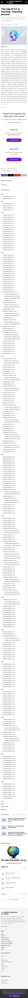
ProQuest (3, 965)
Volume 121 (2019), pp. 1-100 (9, 534)
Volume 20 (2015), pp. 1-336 (8, 235)
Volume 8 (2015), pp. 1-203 (8, 247)
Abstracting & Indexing (10, 882)
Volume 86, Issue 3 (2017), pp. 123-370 (12, 438)
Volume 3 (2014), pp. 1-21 (8, 203)
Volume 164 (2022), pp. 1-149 (9, 666)
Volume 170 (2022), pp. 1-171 (9, 678)
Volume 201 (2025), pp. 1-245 (9, 760)
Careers (24, 894)
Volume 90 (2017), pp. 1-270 (8, 451)
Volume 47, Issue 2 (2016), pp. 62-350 (12, 315)
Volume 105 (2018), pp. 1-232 (9, 467)
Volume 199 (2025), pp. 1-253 (9, 756)
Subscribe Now (14, 140)
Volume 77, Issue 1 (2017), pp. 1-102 (11, 407)
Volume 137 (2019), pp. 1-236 (9, 587)
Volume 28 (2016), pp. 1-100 (8, 261)
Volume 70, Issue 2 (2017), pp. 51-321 (12, 390)
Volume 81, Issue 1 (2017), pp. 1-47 (11, 419)
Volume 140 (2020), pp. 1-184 (9, 606)
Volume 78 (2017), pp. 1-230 (8, 411)
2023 (2, 689)
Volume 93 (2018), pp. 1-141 (8, 496)
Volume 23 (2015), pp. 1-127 (8, 241)
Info (2, 801)
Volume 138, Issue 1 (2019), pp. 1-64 (11, 592)
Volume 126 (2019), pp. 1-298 (9, 549)
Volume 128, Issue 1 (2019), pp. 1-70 (11, 562)
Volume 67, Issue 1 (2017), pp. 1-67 (11, 377)
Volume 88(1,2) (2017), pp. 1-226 (9, 443)
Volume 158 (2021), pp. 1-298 (9, 650)
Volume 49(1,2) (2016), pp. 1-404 (9, 319)
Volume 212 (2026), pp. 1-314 (9, 786)
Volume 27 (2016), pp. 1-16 (8, 259)
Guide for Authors (9, 887)
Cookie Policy (4, 983)
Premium (3, 809)
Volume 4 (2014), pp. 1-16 (8, 205)
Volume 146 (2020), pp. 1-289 (9, 618)
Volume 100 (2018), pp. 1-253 (9, 456)
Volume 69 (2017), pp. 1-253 (8, 384)
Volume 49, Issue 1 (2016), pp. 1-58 (11, 322)
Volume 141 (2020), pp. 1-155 (9, 608)
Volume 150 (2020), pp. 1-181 (9, 626)
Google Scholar (4, 960)
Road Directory (4, 966)
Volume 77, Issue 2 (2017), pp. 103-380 (12, 409)
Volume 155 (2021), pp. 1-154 (9, 644)
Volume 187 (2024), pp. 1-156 (9, 719)
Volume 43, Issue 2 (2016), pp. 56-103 (12, 296)
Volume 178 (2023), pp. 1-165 (9, 698)
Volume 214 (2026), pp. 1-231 (9, 790)
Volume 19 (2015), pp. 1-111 (8, 233)
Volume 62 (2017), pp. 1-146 (8, 365)
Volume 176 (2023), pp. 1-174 (9, 693)
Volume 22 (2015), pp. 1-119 (8, 239)
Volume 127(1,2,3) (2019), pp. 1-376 (10, 551)
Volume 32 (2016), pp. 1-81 (8, 269)
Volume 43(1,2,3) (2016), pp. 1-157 (10, 291)
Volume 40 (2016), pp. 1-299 (8, 285)
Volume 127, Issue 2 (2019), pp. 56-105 (12, 556)
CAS (2, 958)
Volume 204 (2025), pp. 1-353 (9, 766)
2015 (2, 212)
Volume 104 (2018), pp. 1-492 (9, 465)
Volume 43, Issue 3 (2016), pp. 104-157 (12, 298)
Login (8, 122)
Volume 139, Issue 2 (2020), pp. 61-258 (12, 603)
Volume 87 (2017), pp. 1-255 (8, 441)
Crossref (3, 955)
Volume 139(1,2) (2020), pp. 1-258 (10, 599)
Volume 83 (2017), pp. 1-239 (8, 426)
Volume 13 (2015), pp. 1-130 (8, 221)
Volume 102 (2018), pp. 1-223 (9, 461)
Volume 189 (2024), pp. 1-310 (9, 723)
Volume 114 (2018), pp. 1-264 (9, 485)
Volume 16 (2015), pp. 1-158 (8, 227)
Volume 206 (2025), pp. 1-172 (9, 770)
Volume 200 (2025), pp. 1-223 (9, 758)
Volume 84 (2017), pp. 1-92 (8, 428)
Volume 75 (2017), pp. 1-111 (8, 400)
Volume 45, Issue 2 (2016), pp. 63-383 (12, 306)
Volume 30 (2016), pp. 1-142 (8, 265)
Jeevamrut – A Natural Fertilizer (12, 877)
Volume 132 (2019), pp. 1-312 (9, 573)
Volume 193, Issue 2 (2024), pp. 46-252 (12, 740)
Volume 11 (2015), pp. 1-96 (8, 217)
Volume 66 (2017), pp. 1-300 (8, 373)
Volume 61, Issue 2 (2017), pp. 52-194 (12, 362)
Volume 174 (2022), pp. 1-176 (9, 686)
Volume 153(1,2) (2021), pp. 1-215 (10, 635)
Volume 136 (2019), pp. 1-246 (9, 585)
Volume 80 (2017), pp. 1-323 (8, 415)
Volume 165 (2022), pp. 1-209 (9, 668)
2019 (2, 515)
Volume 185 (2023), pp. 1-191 (9, 712)
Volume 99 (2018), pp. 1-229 (8, 513)
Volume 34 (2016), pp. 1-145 (8, 273)
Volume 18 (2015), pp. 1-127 (8, 231)
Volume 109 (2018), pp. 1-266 (9, 475)
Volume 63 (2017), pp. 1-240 (8, 367)
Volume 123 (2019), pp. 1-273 (9, 539)
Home (2, 6)
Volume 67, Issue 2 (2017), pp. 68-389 (12, 379)
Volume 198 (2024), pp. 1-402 (9, 751)
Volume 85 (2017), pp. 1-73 (8, 430)
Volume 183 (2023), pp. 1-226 (9, 708)
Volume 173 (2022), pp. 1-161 (9, 684)
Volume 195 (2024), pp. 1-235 (9, 744)
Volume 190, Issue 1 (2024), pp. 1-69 (11, 727)
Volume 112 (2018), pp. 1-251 (9, 481)
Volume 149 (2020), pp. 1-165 (9, 624)
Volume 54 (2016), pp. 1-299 (8, 341)
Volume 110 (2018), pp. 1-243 (9, 477)
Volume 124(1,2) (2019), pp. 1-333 (10, 541)
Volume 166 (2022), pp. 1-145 (9, 670)
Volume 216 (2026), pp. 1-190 (9, 794)
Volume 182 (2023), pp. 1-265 (9, 706)
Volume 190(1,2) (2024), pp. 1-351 (10, 725)
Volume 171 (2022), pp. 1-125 (9, 680)
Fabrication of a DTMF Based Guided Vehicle (16, 826)
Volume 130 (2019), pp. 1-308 (9, 569)
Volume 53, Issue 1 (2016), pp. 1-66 (11, 334)
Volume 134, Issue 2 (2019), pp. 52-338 (12, 581)
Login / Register (4, 980)
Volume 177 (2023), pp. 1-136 (9, 695)
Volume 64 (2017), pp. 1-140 (8, 369)
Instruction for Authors (6, 941)
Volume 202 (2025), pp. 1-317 (9, 762)
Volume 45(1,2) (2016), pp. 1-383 (9, 302)
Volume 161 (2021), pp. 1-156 (9, 656)
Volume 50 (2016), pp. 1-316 (8, 326)
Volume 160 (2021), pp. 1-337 (9, 654)
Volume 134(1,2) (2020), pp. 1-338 (10, 577)
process (15, 170)
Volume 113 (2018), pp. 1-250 (9, 483)
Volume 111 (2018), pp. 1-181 (9, 479)
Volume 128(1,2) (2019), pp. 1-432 (10, 560)
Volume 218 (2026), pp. (7, 798)
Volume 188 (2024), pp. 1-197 (9, 721)
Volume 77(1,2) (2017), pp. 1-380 (9, 404)
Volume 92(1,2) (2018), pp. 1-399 (9, 489)
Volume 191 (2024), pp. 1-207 (9, 732)
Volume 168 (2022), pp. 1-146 (9, 674)
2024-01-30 (11, 829)
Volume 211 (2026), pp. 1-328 (9, 784)
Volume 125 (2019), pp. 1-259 (9, 547)
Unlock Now (14, 159)
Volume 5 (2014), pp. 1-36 (8, 207)
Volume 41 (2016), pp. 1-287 (8, 287)
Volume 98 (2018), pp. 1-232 (8, 510)
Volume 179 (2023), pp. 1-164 (9, 700)
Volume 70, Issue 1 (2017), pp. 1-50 (11, 388)
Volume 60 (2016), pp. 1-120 (8, 353)
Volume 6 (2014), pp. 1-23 (8, 209)
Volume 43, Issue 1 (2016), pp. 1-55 (11, 294)
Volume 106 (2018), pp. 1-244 (9, 469)
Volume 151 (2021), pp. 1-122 (9, 631)
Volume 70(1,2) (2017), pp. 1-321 (9, 386)
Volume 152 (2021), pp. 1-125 (9, 633)
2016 (2, 252)
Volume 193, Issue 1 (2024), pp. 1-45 (11, 738)
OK (10, 995)
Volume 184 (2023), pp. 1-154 (9, 710)
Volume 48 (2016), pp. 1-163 (8, 317)
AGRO (2, 970)
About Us (4, 867)
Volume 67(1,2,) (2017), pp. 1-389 (9, 375)
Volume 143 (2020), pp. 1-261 (9, 612)
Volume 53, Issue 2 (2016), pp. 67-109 (12, 336)
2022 (2, 661)
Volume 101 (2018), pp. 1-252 (9, 458)
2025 (2, 754)
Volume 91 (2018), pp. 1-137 (8, 487)
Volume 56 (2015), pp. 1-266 (8, 345)
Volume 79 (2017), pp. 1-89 (8, 413)
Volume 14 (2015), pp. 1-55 (8, 223)
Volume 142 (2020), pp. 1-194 (9, 610)
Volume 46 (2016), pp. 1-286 (8, 309)
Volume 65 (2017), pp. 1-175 (8, 371)
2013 (2, 194)
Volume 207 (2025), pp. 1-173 (9, 772)
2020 (2, 597)
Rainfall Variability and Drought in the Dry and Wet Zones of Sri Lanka (17, 820)
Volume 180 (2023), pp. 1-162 (9, 702)
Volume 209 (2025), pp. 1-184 (9, 776)
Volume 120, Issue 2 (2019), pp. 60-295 (12, 532)
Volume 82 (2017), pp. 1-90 (8, 424)
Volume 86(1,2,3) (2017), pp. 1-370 (10, 432)
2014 (2, 201)
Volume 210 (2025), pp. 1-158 (9, 778)
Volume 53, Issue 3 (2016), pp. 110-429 (12, 338)
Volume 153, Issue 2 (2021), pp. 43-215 (12, 640)
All (14, 814)
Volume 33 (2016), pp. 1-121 (8, 271)
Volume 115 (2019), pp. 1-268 (9, 518)
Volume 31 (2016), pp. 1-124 (8, 267)
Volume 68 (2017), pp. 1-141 (8, 381)
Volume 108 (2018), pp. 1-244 (9, 473)
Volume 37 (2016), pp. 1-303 (8, 279)
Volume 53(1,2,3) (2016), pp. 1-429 (10, 332)
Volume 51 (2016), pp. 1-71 (8, 328)
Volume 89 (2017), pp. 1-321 (8, 449)
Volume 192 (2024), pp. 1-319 (9, 734)
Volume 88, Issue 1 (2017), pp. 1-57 (11, 445)
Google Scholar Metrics (6, 961)
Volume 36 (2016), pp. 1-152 (8, 277)
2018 (2, 454)
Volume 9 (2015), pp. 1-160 (8, 249)
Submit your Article (10, 873)
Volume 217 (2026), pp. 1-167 (9, 796)
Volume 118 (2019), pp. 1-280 (9, 524)
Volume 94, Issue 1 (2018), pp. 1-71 (11, 500)
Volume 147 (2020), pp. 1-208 (9, 620)
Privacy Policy (4, 981)
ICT (5, 168)
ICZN (2, 963)
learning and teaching (6, 170)
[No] (26, 993)
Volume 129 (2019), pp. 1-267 (9, 566)
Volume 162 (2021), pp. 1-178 (9, 658)
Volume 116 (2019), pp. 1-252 (9, 520)
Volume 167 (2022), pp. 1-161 (9, 672)
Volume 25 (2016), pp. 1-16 (8, 255)
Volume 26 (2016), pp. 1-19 (8, 257)
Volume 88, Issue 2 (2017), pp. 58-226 (12, 447)
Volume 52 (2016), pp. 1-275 (8, 330)
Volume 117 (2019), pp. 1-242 (9, 522)
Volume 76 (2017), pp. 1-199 (8, 402)
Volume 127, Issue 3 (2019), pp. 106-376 (12, 558)
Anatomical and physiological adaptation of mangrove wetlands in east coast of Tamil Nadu (17, 834)
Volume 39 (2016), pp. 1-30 (8, 283)
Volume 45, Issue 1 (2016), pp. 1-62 (11, 304)
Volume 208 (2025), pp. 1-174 (9, 774)
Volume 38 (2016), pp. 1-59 (8, 281)
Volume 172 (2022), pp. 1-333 (9, 682)
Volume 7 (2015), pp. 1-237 (8, 245)
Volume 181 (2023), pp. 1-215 (9, 704)
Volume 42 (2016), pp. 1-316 (8, 289)
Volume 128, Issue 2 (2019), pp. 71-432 (12, 564)
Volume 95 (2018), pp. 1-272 (8, 504)
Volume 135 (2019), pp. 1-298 (9, 583)
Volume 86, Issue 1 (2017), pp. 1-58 (11, 434)
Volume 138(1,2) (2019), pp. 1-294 (10, 589)
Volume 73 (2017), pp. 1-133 (8, 396)
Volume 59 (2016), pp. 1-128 (8, 351)
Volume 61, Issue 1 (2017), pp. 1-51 (11, 360)
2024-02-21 (3, 24)
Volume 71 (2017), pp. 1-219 (8, 392)
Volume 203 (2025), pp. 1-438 (9, 764)
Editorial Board (4, 937)
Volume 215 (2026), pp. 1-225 (9, 792)
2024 (2, 717)
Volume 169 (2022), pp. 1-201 (9, 676)
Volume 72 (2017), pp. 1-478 (8, 394)
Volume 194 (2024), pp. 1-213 (9, 742)
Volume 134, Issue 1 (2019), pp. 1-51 (11, 579)
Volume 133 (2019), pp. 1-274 (9, 575)
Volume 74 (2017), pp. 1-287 (8, 398)
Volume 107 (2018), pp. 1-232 (9, 471)
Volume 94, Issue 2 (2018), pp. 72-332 (12, 502)
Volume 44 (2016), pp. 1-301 (8, 300)
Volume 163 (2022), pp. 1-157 (9, 664)
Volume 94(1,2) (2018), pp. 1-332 (9, 498)
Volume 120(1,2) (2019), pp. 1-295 (10, 528)
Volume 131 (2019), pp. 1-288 (9, 571)
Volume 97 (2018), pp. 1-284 (8, 508)
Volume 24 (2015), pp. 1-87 (8, 243)
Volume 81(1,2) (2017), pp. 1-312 (9, 417)
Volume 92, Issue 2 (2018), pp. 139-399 (12, 493)
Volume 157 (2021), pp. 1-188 (9, 648)
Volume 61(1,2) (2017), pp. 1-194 (9, 358)
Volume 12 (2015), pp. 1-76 (8, 219)
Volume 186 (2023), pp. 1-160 (9, 714)
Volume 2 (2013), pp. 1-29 (8, 198)
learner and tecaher (11, 168)
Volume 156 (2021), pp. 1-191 (9, 646)
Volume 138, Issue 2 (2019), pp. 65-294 (12, 594)
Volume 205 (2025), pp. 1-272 (9, 768)
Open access (4, 184)
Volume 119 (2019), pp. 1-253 (9, 526)
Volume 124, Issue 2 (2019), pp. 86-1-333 (12, 545)
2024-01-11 (11, 823)
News (2, 803)
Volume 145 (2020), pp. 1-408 (9, 616)
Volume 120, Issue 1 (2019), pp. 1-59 (11, 530)
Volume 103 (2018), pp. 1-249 (9, 463)
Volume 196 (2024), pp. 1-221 (9, 747)
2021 (2, 629)
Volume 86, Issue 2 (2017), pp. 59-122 (12, 436)
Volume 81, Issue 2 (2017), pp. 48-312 (12, 421)
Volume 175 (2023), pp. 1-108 (9, 691)
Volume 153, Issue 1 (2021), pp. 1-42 (11, 638)
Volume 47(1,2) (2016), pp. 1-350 (9, 311)
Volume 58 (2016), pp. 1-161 (8, 349)
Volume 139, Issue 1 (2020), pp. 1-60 (11, 601)
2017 (6, 6)
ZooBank (3, 968)
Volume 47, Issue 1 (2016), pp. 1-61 (11, 313)
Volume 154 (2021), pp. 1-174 (9, 642)
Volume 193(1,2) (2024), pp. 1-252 (10, 736)
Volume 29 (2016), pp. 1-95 (8, 263)
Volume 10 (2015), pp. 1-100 (8, 215)
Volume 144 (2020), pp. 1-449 (9, 614)
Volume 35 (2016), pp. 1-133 (8, 275)
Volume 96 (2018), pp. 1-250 (8, 506)
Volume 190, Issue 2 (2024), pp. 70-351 (12, 730)
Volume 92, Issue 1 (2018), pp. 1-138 (11, 491)
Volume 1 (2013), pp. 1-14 (8, 196)
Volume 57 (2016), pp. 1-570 (8, 347)
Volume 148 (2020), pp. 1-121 (9, 622)
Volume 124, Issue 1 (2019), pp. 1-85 (11, 543)
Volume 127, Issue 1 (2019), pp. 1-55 (11, 554)
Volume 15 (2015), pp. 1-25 (8, 225)
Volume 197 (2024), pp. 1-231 (9, 749)
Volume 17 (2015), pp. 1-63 (8, 229)
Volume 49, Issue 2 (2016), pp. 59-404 (12, 324)
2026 (2, 781)
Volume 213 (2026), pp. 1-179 (9, 788)
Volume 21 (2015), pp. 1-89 (8, 237)
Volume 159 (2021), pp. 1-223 (9, 652)
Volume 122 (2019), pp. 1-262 (9, 537)
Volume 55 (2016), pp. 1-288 (8, 343)
